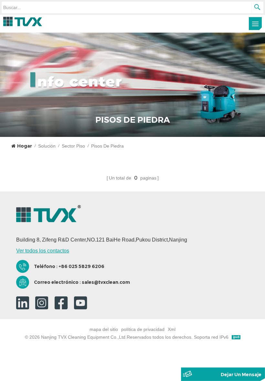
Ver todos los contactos (42, 250)
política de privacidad (142, 329)
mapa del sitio (104, 329)
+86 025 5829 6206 (81, 266)
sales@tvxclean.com (106, 282)
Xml (171, 329)
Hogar (24, 146)
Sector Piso (73, 146)
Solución (47, 146)
